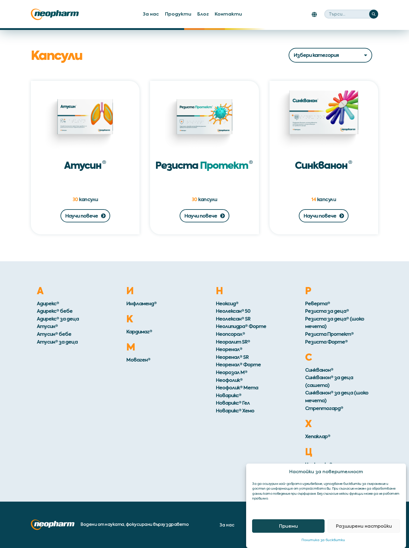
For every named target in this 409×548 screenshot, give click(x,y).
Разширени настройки (364, 526)
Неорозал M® (231, 372)
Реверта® (317, 303)
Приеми (288, 526)
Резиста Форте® (326, 341)
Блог (203, 14)
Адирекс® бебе (54, 311)
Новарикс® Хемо (235, 410)
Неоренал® (229, 349)
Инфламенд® (141, 303)
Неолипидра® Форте (241, 326)
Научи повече (81, 215)
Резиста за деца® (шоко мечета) (334, 322)
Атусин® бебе (54, 334)
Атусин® (47, 326)
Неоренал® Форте (238, 364)
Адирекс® (48, 303)
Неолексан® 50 (233, 311)
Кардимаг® (139, 331)
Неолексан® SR (233, 318)
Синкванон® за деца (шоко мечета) (336, 396)
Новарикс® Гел (233, 403)
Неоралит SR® (233, 341)
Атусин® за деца (57, 341)
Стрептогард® (324, 408)
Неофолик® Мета (237, 387)
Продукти (178, 14)
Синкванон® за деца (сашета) (329, 381)
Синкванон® (319, 370)
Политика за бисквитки (323, 540)
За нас (151, 14)
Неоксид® (227, 303)
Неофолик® (229, 380)
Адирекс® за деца (58, 318)
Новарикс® (228, 395)
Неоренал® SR (232, 357)
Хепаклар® (317, 436)
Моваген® (138, 359)
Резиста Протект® (329, 334)
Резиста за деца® (327, 311)
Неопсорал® (230, 334)
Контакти (228, 14)
